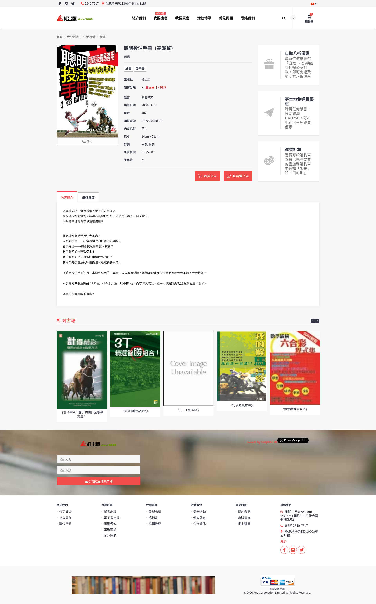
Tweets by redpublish (261, 442)
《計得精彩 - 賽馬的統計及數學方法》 (82, 414)
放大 (89, 142)
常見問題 (226, 18)
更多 (283, 541)
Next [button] (317, 321)
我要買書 (182, 18)
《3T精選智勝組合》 (135, 411)
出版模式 (110, 523)
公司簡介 (65, 511)
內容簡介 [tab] (67, 197)
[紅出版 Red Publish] (75, 18)
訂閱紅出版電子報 (100, 481)
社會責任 (65, 517)
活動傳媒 (204, 18)
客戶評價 (110, 535)
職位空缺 (65, 523)
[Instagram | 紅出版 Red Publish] (66, 3)
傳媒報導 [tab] (88, 197)
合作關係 (199, 523)
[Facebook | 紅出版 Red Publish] (59, 3)
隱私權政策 (277, 589)
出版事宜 (244, 517)
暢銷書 (153, 517)
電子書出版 (111, 517)
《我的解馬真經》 (241, 405)
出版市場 (110, 529)
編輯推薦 (155, 523)
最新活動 (199, 511)
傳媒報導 (199, 517)
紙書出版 (110, 511)
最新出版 (155, 511)
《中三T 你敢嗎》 (188, 409)
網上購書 (244, 523)
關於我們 (139, 18)
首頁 (60, 37)
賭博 (102, 37)
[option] (82, 376)
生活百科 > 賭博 (156, 87)
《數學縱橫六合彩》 (295, 409)
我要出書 (161, 16)
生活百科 (89, 37)
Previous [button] (313, 321)
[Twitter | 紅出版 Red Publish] (73, 3)
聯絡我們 (248, 18)
